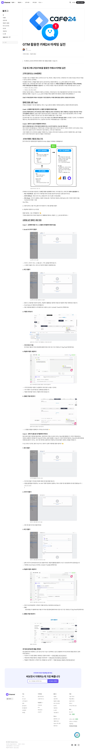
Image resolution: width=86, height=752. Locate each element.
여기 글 (57, 215)
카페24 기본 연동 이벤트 (30, 90)
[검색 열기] (70, 2)
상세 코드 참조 (27, 485)
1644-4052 (16, 747)
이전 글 (60, 82)
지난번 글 (39, 94)
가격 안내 (34, 2)
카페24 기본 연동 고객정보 (30, 87)
